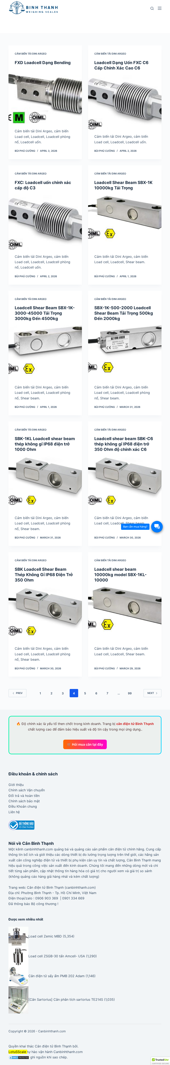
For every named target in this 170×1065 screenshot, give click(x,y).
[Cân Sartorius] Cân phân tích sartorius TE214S (65, 999)
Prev (19, 693)
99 (130, 693)
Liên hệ (14, 812)
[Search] (152, 8)
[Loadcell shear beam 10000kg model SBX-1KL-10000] (125, 614)
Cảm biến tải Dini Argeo (30, 53)
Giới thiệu (16, 785)
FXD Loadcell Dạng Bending (43, 62)
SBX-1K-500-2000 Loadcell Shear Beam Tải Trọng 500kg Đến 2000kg (123, 313)
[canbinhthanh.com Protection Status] (18, 1057)
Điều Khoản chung (22, 806)
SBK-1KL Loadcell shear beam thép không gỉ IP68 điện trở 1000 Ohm (45, 444)
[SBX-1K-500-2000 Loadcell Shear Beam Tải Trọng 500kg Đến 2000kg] (125, 352)
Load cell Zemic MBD (45, 936)
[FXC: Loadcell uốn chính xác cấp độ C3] (45, 222)
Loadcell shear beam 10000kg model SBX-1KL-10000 (120, 575)
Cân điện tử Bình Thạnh (53, 1046)
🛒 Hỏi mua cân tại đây (85, 744)
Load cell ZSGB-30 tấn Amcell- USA (56, 956)
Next (150, 693)
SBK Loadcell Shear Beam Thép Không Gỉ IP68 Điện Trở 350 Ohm (44, 575)
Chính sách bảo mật (24, 801)
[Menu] (160, 8)
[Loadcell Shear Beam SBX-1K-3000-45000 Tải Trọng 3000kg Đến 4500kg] (45, 352)
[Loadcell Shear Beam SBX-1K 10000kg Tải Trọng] (125, 222)
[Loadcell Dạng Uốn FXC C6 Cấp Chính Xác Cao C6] (125, 102)
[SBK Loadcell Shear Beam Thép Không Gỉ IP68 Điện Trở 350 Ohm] (45, 614)
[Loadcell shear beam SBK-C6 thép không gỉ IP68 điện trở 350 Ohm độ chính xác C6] (125, 483)
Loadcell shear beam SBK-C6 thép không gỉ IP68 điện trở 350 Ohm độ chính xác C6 (123, 444)
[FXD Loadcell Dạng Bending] (45, 96)
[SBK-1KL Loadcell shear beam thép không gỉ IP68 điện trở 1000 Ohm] (45, 483)
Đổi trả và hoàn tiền (24, 796)
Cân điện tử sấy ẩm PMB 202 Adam (56, 976)
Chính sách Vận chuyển (26, 790)
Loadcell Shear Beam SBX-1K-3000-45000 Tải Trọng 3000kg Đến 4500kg (45, 313)
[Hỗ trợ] (157, 526)
